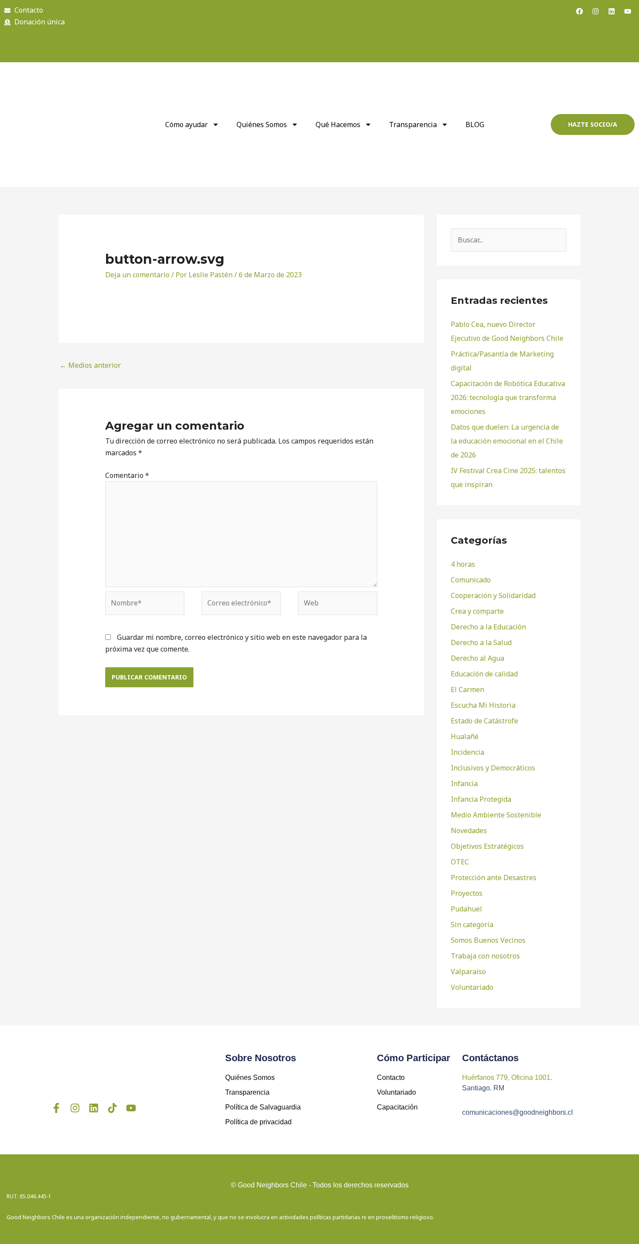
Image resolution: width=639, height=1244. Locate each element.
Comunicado (471, 580)
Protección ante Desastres (493, 877)
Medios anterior (90, 365)
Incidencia (467, 752)
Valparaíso (468, 971)
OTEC (460, 862)
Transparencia (413, 124)
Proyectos (467, 893)
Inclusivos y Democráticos (493, 768)
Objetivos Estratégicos (487, 846)
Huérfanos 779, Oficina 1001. (507, 1077)
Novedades (469, 830)
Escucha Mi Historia (483, 705)
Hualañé (465, 736)
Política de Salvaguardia (263, 1107)
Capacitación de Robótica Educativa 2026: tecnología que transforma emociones (508, 397)
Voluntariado (472, 987)
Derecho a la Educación (488, 627)
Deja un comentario (137, 274)
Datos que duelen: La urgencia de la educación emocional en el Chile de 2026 (507, 441)
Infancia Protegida (481, 799)
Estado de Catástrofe (484, 721)
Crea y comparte (477, 611)
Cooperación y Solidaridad (493, 595)
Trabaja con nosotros (485, 956)
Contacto (391, 1077)
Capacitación (397, 1107)
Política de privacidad (258, 1122)
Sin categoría (472, 924)
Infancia (464, 783)
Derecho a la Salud (481, 642)
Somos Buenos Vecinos (488, 940)
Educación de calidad (484, 674)
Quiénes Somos (250, 1077)
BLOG (475, 124)
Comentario (127, 475)
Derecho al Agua (477, 658)
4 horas (463, 564)
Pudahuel (466, 909)
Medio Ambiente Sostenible (496, 815)
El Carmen (467, 689)
